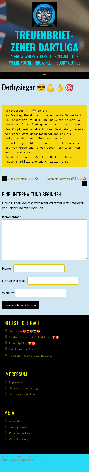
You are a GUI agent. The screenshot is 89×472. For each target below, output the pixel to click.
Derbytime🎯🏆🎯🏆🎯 (24, 331)
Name (7, 268)
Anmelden (15, 421)
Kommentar (11, 217)
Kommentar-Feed (20, 433)
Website (8, 293)
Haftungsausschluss (22, 394)
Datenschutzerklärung (23, 388)
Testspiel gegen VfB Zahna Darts (30, 355)
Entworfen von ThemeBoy (18, 459)
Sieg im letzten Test (22, 349)
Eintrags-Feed (18, 427)
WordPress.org (19, 439)
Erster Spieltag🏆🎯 (22, 343)
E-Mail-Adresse (14, 280)
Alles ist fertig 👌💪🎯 (20, 178)
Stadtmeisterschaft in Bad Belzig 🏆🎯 (34, 337)
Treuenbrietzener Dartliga (44, 40)
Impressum (16, 382)
